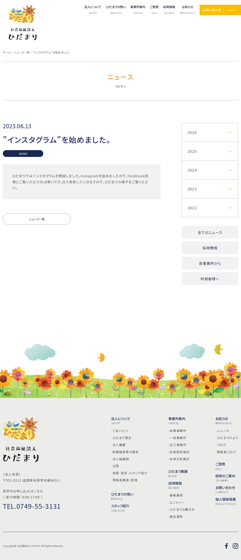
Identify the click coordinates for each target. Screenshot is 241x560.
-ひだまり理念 (121, 438)
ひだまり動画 (178, 473)
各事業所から (210, 263)
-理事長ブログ (225, 452)
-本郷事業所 (177, 431)
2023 (192, 189)
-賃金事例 (175, 516)
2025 (192, 151)
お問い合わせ (225, 490)
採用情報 (209, 247)
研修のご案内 (225, 478)
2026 (192, 132)
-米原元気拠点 (179, 459)
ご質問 (220, 466)
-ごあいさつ (119, 431)
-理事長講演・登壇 (124, 480)
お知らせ (224, 421)
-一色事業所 (177, 438)
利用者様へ (210, 278)
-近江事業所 (177, 445)
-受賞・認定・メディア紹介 (129, 473)
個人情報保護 (226, 501)
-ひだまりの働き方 (181, 509)
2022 (192, 207)
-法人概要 (118, 445)
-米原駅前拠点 (179, 452)
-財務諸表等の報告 (125, 452)
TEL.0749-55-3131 (32, 506)
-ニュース (222, 431)
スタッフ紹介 (120, 508)
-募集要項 (175, 495)
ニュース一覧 (37, 219)
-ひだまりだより (226, 438)
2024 (192, 170)
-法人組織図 (120, 459)
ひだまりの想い (122, 496)
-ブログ (220, 445)
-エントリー (176, 502)
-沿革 (115, 466)
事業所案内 (176, 421)
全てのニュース (210, 232)
